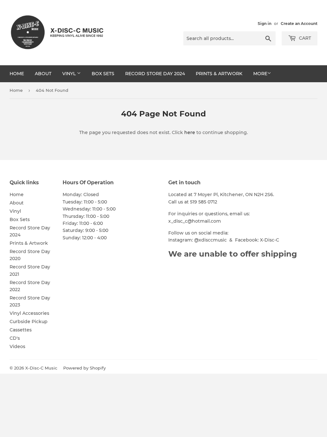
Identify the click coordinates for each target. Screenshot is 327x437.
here (189, 132)
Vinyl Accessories (29, 313)
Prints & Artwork (219, 73)
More (260, 73)
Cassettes (21, 330)
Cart (304, 38)
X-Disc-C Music (41, 367)
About (43, 73)
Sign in (264, 23)
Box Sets (103, 73)
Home (17, 73)
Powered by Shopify (84, 367)
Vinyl (69, 73)
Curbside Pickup (29, 321)
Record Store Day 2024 (155, 73)
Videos (17, 346)
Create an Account (299, 23)
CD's (15, 338)
